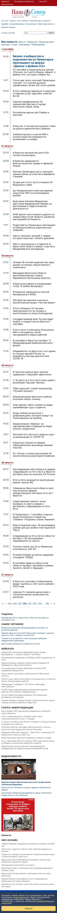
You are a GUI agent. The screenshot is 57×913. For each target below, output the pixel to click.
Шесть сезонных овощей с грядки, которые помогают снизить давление (33, 237)
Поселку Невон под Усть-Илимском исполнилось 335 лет (32, 547)
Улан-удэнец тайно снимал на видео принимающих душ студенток (33, 406)
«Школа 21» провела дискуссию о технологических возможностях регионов (31, 594)
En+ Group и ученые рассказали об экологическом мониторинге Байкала (34, 454)
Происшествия (46, 42)
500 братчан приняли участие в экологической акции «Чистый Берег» (34, 301)
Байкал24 (5, 1)
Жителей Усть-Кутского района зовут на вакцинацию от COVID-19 (34, 435)
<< (2, 603)
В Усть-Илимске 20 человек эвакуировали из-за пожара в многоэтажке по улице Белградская (32, 311)
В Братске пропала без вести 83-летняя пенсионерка (31, 154)
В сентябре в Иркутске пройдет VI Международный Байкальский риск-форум (33, 343)
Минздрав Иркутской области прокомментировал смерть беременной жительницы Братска (31, 275)
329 (39, 603)
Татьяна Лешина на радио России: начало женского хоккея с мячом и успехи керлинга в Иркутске (28, 701)
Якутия (12, 27)
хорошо (29, 908)
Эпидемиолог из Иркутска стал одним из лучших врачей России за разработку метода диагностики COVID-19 (34, 355)
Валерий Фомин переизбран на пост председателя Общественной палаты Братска (24, 880)
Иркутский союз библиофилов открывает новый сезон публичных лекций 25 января (25, 861)
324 (14, 603)
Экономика (25, 44)
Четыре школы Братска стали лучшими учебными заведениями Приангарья (24, 639)
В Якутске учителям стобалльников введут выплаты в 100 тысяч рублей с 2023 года (34, 584)
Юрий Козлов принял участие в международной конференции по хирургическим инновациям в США (24, 747)
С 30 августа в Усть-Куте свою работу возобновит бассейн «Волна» (34, 381)
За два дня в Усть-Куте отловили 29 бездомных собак (33, 183)
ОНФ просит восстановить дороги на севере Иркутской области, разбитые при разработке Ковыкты (34, 217)
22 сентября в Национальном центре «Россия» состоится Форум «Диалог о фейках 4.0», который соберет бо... (34, 72)
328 (34, 603)
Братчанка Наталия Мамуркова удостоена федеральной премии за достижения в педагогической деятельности (32, 205)
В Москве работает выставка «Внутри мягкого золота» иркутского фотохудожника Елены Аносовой (25, 728)
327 (29, 603)
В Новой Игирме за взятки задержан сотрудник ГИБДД (33, 556)
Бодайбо (4, 24)
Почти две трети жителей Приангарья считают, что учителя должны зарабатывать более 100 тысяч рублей (34, 83)
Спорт (15, 44)
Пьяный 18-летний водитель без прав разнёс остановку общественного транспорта (33, 265)
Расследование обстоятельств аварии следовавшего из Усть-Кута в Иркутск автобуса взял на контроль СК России (34, 472)
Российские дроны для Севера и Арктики (31, 113)
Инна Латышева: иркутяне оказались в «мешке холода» (26, 738)
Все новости (9, 41)
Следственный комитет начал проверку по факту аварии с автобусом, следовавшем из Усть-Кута (32, 505)
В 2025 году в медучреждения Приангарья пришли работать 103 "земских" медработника (24, 691)
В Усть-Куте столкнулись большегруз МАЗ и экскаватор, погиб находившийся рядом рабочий (33, 332)
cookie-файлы (19, 897)
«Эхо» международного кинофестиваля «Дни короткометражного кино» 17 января (21, 717)
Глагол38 (42, 1)
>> (54, 603)
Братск (13, 21)
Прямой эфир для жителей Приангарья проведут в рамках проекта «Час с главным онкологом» (27, 634)
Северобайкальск (17, 24)
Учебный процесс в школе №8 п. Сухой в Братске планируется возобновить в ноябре (30, 137)
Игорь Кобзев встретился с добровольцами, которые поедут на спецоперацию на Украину (33, 415)
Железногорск (36, 21)
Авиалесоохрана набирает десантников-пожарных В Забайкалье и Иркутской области (25, 664)
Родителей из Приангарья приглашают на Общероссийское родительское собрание (34, 227)
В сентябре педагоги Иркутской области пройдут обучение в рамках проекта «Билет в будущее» (33, 565)
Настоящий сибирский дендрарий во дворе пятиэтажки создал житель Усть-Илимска (26, 794)
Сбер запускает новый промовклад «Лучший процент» (32, 389)
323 (9, 603)
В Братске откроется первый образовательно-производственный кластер (33, 445)
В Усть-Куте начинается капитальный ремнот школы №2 (33, 481)
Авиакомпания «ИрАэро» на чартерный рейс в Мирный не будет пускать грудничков (32, 426)
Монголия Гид (7, 4)
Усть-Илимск (23, 21)
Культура (5, 44)
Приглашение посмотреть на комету (17, 865)
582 (47, 603)
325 (19, 603)
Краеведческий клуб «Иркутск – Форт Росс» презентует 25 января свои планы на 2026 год (27, 733)
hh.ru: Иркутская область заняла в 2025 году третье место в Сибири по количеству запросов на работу (28, 742)
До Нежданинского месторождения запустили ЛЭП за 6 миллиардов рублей (33, 193)
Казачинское (31, 24)
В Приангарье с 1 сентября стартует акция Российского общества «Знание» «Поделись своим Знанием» (34, 517)
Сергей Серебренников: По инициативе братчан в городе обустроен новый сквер (29, 104)
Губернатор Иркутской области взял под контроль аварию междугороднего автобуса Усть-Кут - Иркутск (33, 492)
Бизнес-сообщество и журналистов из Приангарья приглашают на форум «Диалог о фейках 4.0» (33, 61)
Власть (22, 42)
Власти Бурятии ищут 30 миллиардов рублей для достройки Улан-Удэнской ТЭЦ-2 (34, 527)
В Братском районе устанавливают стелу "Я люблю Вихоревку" (32, 285)
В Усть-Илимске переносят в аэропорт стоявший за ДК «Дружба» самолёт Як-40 (34, 93)
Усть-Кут (5, 21)
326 (24, 603)
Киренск (46, 21)
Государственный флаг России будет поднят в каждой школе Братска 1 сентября (33, 321)
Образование (38, 44)
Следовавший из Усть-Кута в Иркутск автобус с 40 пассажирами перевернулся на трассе (34, 538)
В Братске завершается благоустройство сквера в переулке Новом (33, 163)
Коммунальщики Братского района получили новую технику (32, 397)
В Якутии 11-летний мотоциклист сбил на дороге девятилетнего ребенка (34, 127)
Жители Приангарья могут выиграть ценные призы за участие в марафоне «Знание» (34, 174)
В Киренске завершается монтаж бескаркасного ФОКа (31, 293)
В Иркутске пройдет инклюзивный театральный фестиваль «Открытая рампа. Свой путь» (28, 855)
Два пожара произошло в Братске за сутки (20, 644)
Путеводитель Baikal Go (24, 1)
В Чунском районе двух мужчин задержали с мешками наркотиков (32, 373)
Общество (32, 42)
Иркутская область (46, 24)
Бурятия (4, 27)
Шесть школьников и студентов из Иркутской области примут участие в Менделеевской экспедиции (34, 246)
